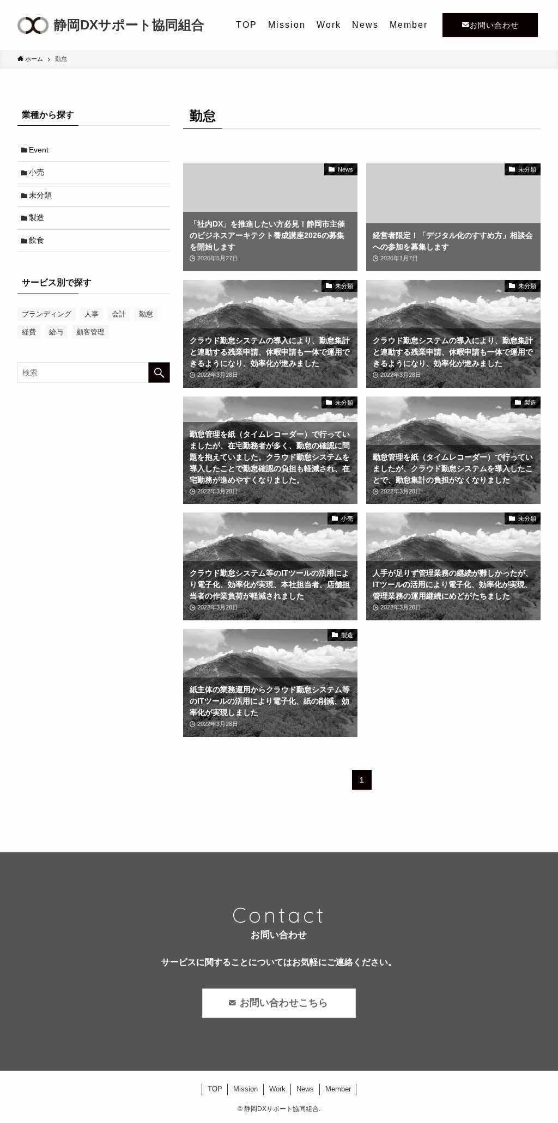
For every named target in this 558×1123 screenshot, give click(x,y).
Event (38, 149)
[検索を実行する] (159, 372)
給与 (56, 332)
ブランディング (46, 314)
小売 (36, 172)
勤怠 (146, 314)
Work (277, 1089)
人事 (91, 314)
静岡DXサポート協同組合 (129, 25)
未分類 (40, 195)
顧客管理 (90, 332)
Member (338, 1089)
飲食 (36, 240)
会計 (119, 314)
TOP (215, 1089)
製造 (36, 217)
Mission (245, 1089)
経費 (29, 332)
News (305, 1089)
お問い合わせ (494, 25)
